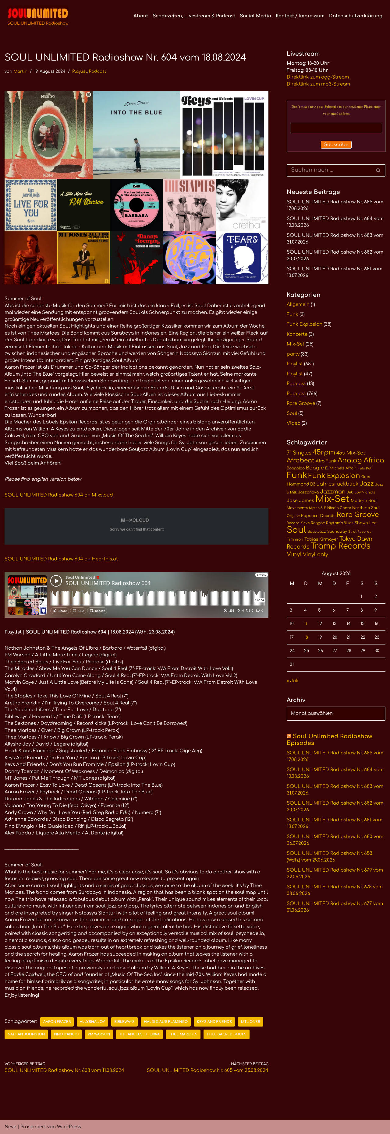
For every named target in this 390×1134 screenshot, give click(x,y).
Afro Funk (326, 461)
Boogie (315, 468)
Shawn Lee (366, 523)
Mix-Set (295, 344)
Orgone (293, 516)
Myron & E (317, 508)
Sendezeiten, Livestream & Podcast (194, 16)
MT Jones (250, 1022)
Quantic (327, 516)
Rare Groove (301, 403)
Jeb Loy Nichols (361, 492)
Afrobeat (300, 460)
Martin (20, 71)
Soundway (337, 531)
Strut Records (359, 531)
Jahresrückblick (337, 484)
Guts (365, 477)
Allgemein (298, 304)
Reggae (318, 523)
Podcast (97, 71)
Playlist (79, 71)
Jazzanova (308, 492)
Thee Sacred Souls (226, 1034)
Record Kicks (298, 523)
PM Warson (99, 1034)
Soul (292, 413)
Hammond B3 (301, 484)
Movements (297, 508)
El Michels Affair (340, 468)
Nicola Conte (339, 508)
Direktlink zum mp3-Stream (318, 84)
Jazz (367, 483)
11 (305, 623)
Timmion (295, 539)
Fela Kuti (365, 468)
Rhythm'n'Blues (339, 523)
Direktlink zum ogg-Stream (318, 77)
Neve (10, 1126)
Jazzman (333, 492)
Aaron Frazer (57, 1022)
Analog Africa (361, 460)
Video (293, 423)
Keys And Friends (214, 1022)
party (293, 354)
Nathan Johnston (26, 1034)
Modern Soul (364, 500)
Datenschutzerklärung (355, 16)
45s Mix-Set (350, 453)
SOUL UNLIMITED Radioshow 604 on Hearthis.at (61, 559)
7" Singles (299, 453)
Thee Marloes (183, 1034)
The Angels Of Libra (139, 1034)
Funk (292, 314)
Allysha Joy (92, 1022)
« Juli (292, 680)
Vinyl (294, 554)
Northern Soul (365, 508)
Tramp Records (340, 546)
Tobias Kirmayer (321, 539)
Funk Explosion (304, 324)
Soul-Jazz (316, 531)
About (140, 16)
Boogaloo (296, 468)
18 (306, 637)
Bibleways (124, 1022)
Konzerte (297, 334)
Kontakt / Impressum (300, 16)
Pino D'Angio (66, 1034)
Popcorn (310, 516)
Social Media (255, 16)
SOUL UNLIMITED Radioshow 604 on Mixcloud (59, 495)
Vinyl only (315, 554)
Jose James (300, 500)
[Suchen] (378, 170)
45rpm (324, 452)
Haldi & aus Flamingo (166, 1022)
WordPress (69, 1126)
